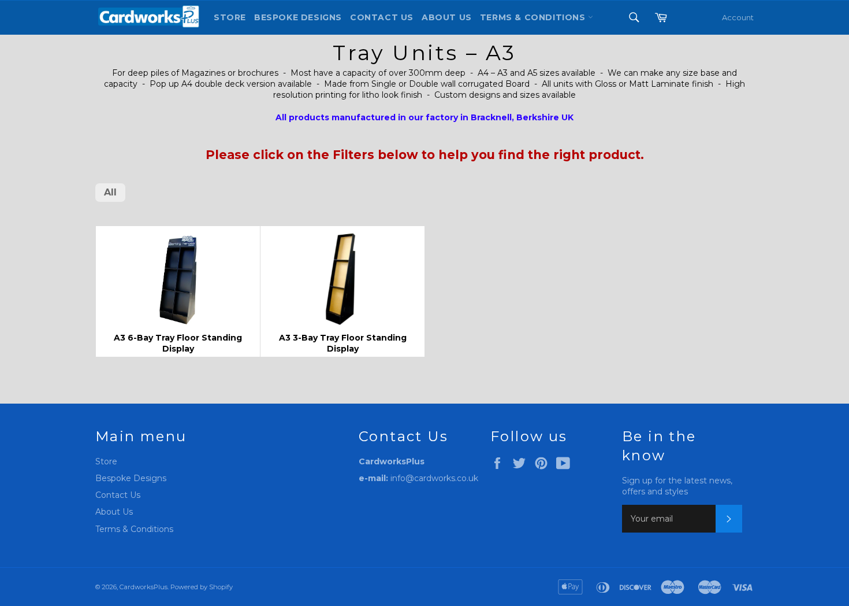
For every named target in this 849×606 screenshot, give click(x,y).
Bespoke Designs (298, 17)
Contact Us (382, 17)
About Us (447, 17)
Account (738, 17)
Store (230, 17)
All (110, 192)
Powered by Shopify (201, 587)
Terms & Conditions (134, 529)
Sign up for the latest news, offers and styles (677, 486)
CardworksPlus (143, 587)
